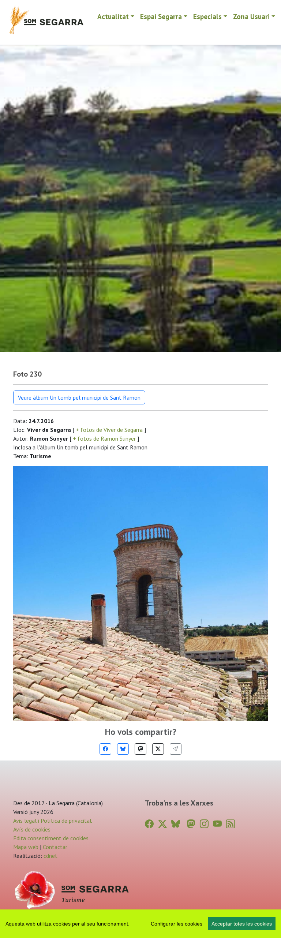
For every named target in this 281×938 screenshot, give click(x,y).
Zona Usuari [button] (251, 16)
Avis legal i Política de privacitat (52, 820)
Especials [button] (207, 16)
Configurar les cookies (176, 924)
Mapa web (25, 847)
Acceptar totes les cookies (241, 924)
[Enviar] (175, 749)
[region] (140, 923)
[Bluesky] (123, 749)
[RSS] (230, 824)
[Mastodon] (140, 749)
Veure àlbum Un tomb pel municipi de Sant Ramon (79, 397)
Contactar (55, 847)
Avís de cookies (31, 829)
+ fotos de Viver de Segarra (109, 429)
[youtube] (217, 824)
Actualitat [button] (113, 16)
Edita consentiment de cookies (51, 838)
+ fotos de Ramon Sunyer (104, 438)
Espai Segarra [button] (161, 16)
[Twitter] (158, 749)
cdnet (49, 855)
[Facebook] (105, 749)
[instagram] (204, 824)
